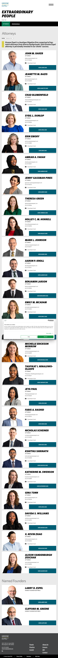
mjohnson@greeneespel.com (32, 245)
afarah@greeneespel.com (31, 162)
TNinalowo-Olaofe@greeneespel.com (34, 373)
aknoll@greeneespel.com (31, 265)
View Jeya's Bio (43, 403)
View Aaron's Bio (42, 275)
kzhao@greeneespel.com (31, 539)
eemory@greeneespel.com (31, 141)
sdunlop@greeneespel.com (31, 120)
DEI (43, 650)
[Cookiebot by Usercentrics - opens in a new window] (49, 320)
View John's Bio (42, 67)
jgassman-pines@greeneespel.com (33, 182)
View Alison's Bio (42, 570)
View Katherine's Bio (42, 486)
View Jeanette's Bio (42, 88)
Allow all (45, 336)
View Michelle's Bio (42, 359)
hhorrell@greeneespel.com (31, 224)
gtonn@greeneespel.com (31, 497)
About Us (45, 644)
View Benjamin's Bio (42, 295)
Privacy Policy (19, 656)
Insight (31, 650)
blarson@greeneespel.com (31, 286)
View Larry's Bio (42, 602)
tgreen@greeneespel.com (31, 203)
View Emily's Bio (42, 316)
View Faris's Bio (42, 423)
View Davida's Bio (42, 527)
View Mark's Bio (42, 254)
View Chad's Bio (42, 109)
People (3, 19)
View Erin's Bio (43, 150)
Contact (44, 652)
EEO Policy (37, 656)
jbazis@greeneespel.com (31, 79)
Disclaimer (29, 656)
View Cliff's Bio (42, 623)
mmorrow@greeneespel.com (32, 351)
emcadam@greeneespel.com (32, 307)
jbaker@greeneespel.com (31, 58)
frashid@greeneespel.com (31, 414)
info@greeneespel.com (7, 648)
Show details (48, 333)
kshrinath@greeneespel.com (32, 456)
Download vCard (31, 63)
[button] (51, 4)
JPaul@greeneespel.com (31, 393)
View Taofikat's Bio (42, 382)
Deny (29, 336)
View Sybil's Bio (42, 129)
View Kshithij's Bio (42, 465)
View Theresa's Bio (42, 212)
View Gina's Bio (42, 506)
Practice (32, 647)
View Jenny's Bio (42, 192)
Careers (44, 647)
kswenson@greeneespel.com (32, 476)
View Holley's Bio (42, 233)
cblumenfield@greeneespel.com (33, 99)
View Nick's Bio (42, 444)
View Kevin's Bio (42, 548)
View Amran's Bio (42, 171)
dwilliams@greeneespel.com (32, 518)
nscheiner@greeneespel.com (32, 435)
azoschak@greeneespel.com (32, 562)
